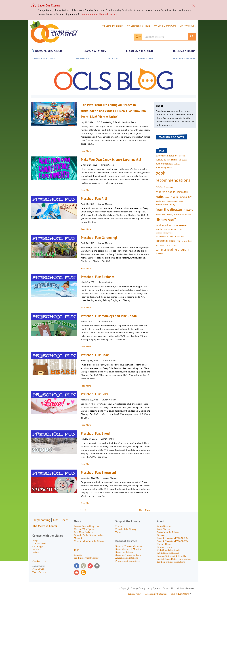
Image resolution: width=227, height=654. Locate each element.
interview (179, 214)
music (173, 229)
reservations (160, 245)
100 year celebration (166, 155)
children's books (165, 192)
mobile (159, 229)
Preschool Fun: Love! (95, 394)
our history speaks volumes (166, 236)
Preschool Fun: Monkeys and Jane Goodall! (110, 315)
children (169, 187)
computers (182, 192)
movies (167, 229)
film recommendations (175, 201)
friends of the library (165, 204)
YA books (159, 253)
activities (161, 159)
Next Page (144, 510)
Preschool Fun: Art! (94, 198)
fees (164, 201)
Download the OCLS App (43, 59)
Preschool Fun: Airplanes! (98, 276)
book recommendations (173, 176)
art (180, 160)
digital (167, 197)
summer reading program (172, 249)
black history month (164, 167)
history (188, 209)
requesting (187, 240)
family (158, 201)
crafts (160, 196)
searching (171, 245)
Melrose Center (145, 59)
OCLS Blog (113, 59)
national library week (164, 232)
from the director (169, 209)
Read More (86, 151)
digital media (179, 197)
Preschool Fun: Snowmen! (98, 472)
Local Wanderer (81, 59)
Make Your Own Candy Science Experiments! (111, 159)
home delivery (167, 215)
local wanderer (164, 225)
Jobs (76, 550)
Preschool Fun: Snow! (95, 433)
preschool (162, 241)
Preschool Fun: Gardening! (99, 237)
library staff (166, 219)
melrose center (180, 225)
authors (177, 163)
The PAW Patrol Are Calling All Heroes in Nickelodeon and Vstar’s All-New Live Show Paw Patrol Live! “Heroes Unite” (113, 110)
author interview (164, 163)
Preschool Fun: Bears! (95, 355)
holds (158, 214)
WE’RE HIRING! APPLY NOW (184, 59)
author (184, 160)
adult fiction (172, 159)
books (160, 186)
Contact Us (39, 561)
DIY (189, 197)
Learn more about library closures (98, 14)
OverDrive (181, 236)
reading (174, 240)
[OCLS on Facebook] (76, 566)
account (182, 155)
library (188, 214)
